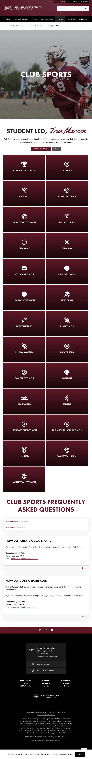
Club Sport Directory (16, 26)
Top (84, 568)
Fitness (35, 19)
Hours (68, 1)
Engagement (66, 680)
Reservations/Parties (47, 19)
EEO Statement (42, 712)
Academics (46, 680)
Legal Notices (61, 712)
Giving (66, 686)
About (8, 19)
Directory (63, 1)
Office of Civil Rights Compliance (54, 730)
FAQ (56, 149)
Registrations (84, 1)
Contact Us (75, 1)
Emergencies (25, 680)
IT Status (25, 683)
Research (46, 683)
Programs (61, 19)
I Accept (80, 754)
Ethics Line (52, 712)
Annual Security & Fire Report (46, 715)
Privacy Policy (57, 754)
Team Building (71, 19)
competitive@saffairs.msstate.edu (24, 559)
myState (56, 1)
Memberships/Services (21, 19)
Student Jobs (83, 19)
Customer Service (31, 712)
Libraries (46, 686)
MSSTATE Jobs (25, 686)
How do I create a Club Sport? (17, 522)
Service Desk (56, 741)
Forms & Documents (35, 26)
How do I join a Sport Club (16, 528)
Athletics (66, 683)
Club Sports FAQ (53, 26)
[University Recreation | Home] (23, 8)
